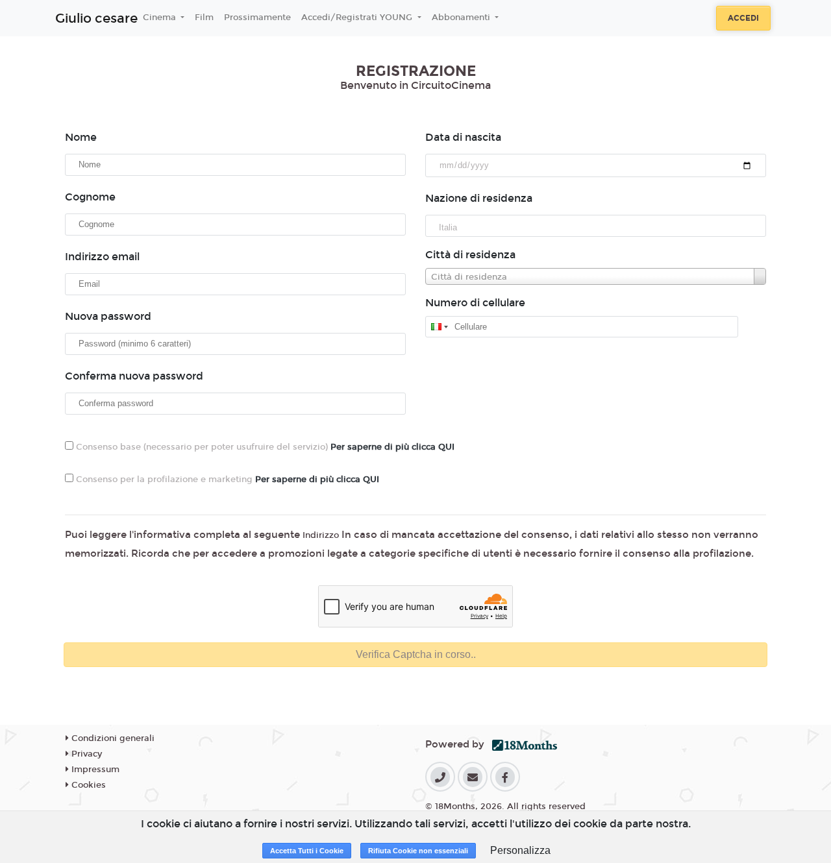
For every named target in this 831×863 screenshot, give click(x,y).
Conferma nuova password (134, 376)
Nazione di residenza (478, 198)
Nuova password (108, 316)
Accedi (743, 18)
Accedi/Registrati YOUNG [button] (358, 17)
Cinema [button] (161, 17)
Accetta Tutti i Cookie (306, 851)
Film (204, 17)
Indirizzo (321, 535)
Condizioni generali (112, 738)
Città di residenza (470, 255)
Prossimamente (257, 17)
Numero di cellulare (475, 303)
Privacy (85, 754)
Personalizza (520, 850)
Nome (81, 137)
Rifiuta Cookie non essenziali (418, 851)
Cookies (87, 785)
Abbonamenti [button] (462, 17)
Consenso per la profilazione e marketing (226, 479)
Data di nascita (463, 137)
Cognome (90, 197)
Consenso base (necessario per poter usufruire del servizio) (263, 447)
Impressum (94, 769)
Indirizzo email (102, 256)
